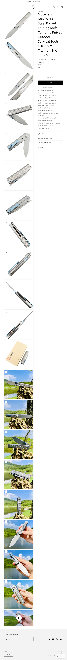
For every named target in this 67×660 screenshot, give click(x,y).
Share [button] (41, 147)
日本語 (8, 654)
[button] (5, 7)
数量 (39, 68)
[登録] (31, 639)
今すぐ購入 (50, 82)
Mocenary (52, 655)
